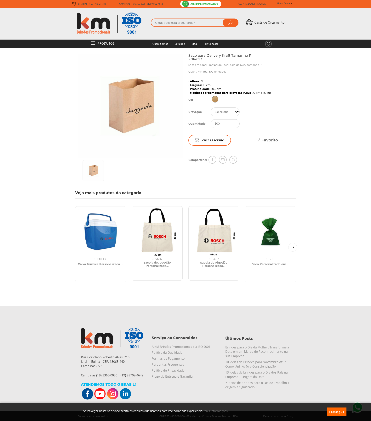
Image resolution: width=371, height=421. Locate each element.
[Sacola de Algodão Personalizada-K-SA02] (157, 231)
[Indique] (223, 160)
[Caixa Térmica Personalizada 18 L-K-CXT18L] (100, 231)
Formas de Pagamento (168, 358)
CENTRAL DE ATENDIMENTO (91, 4)
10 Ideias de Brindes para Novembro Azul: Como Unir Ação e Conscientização (255, 364)
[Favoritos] (268, 44)
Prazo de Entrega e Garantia (172, 376)
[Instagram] (112, 394)
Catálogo (180, 44)
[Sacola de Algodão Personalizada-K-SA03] (214, 231)
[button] (292, 247)
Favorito (269, 140)
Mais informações (216, 411)
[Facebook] (212, 160)
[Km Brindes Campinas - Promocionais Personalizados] (112, 23)
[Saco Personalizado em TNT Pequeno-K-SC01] (270, 231)
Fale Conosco (211, 44)
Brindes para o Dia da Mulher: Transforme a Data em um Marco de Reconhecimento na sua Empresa (257, 351)
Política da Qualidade (167, 352)
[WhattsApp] (233, 160)
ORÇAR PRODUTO (213, 140)
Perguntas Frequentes (168, 364)
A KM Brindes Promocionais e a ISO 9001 (181, 347)
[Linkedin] (125, 394)
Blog (194, 44)
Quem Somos (160, 44)
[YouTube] (100, 394)
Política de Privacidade (168, 370)
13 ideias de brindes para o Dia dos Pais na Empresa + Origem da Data (256, 374)
